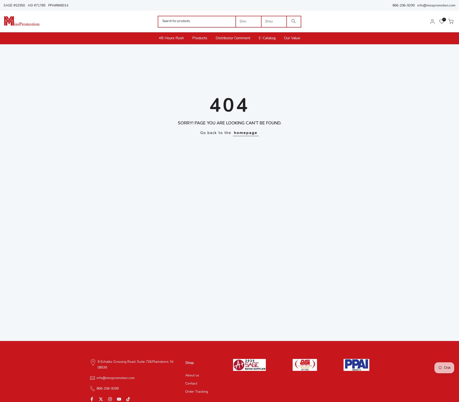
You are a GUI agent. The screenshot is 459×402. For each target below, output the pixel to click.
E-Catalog (267, 38)
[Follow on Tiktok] (128, 399)
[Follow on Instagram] (110, 399)
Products (199, 38)
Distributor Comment (233, 38)
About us (192, 375)
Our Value (292, 38)
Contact (191, 383)
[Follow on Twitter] (101, 399)
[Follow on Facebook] (92, 399)
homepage (245, 132)
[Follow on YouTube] (119, 399)
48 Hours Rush (171, 38)
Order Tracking (196, 391)
